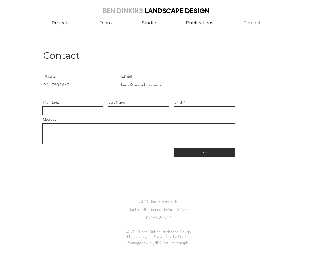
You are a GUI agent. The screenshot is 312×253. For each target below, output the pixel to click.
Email (179, 102)
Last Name (117, 102)
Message (50, 119)
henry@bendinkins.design (141, 85)
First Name (51, 102)
